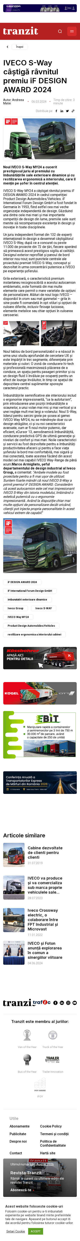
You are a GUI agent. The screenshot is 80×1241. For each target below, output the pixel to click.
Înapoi (19, 46)
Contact (16, 1153)
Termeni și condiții (54, 1134)
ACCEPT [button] (36, 1231)
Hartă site (47, 1153)
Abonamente (19, 1126)
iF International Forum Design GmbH (30, 590)
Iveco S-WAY (43, 608)
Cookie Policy (51, 1126)
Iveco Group (15, 608)
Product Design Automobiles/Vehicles (31, 625)
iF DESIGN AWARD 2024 (22, 582)
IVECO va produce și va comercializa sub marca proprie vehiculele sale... (45, 885)
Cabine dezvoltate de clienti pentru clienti (45, 852)
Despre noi (18, 1141)
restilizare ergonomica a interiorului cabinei (34, 634)
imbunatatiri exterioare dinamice (27, 599)
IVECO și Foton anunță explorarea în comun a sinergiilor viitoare (45, 950)
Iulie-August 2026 (42, 1164)
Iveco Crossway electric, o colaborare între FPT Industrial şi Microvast (43, 919)
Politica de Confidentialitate (53, 1143)
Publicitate (18, 1134)
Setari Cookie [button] (15, 1231)
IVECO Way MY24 (18, 617)
